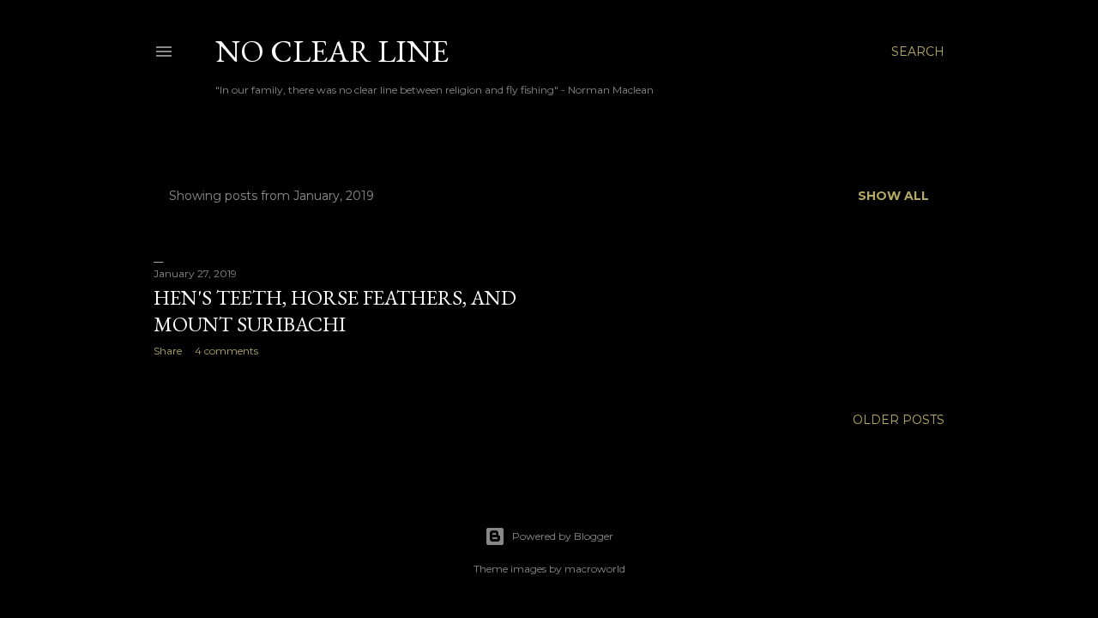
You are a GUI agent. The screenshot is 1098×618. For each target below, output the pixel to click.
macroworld (594, 568)
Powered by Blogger (562, 536)
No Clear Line (332, 51)
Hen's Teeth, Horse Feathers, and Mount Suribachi (335, 310)
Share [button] (168, 350)
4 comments (226, 350)
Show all (893, 195)
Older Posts (898, 419)
